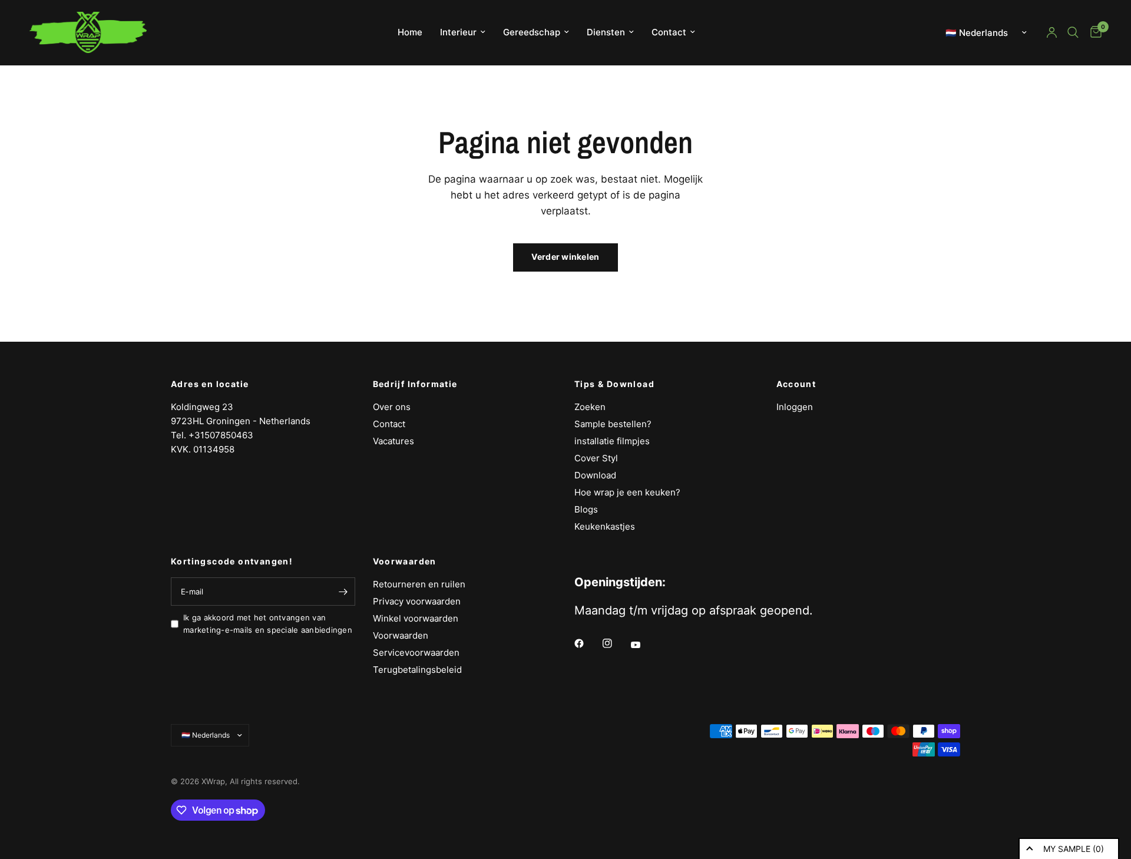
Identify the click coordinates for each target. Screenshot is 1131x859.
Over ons (392, 406)
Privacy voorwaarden (417, 601)
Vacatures (393, 441)
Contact (669, 32)
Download (595, 475)
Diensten (606, 32)
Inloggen (794, 406)
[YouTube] (644, 645)
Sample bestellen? (613, 424)
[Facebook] (587, 643)
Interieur (458, 32)
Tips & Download (614, 384)
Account (796, 384)
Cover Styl (596, 458)
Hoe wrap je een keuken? (627, 492)
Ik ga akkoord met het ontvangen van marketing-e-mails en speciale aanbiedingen (267, 624)
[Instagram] (616, 643)
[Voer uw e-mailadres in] (343, 591)
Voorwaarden (404, 561)
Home (410, 32)
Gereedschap (531, 32)
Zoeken (590, 406)
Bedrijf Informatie (415, 384)
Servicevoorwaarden (416, 652)
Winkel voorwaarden (415, 618)
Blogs (586, 509)
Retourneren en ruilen (419, 584)
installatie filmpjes (612, 441)
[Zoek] (1072, 32)
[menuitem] (410, 32)
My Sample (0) (1073, 849)
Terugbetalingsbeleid (417, 669)
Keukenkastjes (604, 526)
